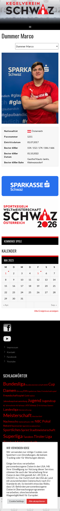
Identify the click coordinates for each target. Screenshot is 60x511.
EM (25, 391)
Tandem (28, 437)
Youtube (11, 361)
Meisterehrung (25, 410)
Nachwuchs (10, 421)
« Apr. (6, 305)
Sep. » (54, 305)
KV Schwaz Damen (46, 405)
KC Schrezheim (9, 405)
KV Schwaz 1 (21, 405)
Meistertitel (37, 416)
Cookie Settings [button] (16, 501)
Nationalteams (24, 422)
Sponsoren (17, 426)
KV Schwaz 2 (32, 405)
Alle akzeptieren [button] (37, 501)
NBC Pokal (43, 421)
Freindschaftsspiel (48, 391)
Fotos (39, 391)
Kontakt (11, 352)
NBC (32, 422)
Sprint (25, 430)
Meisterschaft (17, 415)
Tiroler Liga (43, 436)
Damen (9, 390)
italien (32, 396)
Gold (26, 395)
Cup (51, 384)
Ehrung (20, 391)
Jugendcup (49, 401)
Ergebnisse (31, 391)
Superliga (13, 436)
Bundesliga (14, 383)
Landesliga (10, 409)
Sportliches (12, 430)
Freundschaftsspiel (13, 395)
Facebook (11, 356)
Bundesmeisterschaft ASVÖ (37, 385)
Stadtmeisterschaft (42, 430)
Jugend (34, 400)
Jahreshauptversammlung (15, 401)
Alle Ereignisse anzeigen (46, 311)
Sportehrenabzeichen (31, 426)
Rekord (7, 425)
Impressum (12, 347)
